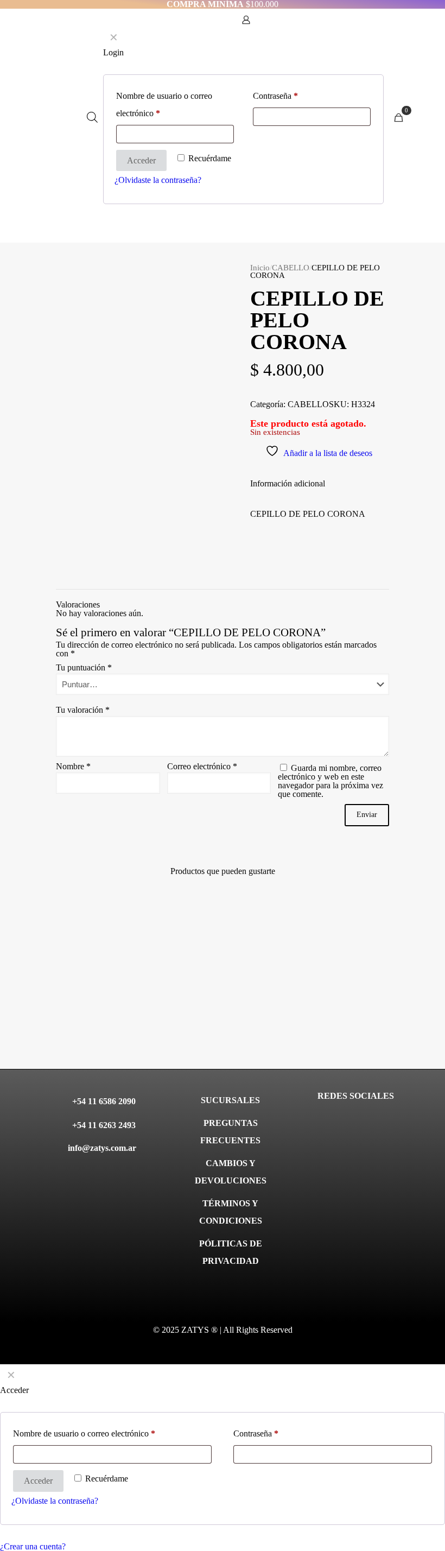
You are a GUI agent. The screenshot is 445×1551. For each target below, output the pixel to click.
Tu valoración (83, 710)
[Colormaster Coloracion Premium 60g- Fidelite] (81, 955)
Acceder (38, 1480)
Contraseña (255, 1433)
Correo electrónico (202, 766)
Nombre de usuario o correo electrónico (84, 1433)
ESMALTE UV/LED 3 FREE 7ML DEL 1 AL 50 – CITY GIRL (362, 1026)
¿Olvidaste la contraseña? (54, 1500)
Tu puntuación (84, 667)
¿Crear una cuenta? (33, 1546)
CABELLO (290, 267)
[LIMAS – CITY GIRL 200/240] (175, 955)
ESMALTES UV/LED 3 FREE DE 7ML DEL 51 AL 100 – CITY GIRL (267, 1026)
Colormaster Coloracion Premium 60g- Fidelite (74, 1022)
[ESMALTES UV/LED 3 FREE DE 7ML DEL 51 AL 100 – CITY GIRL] (269, 955)
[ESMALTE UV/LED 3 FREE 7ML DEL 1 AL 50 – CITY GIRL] (363, 955)
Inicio (260, 267)
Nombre (73, 766)
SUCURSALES (230, 1100)
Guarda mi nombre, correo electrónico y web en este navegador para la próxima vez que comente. (330, 781)
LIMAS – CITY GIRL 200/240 (173, 1013)
